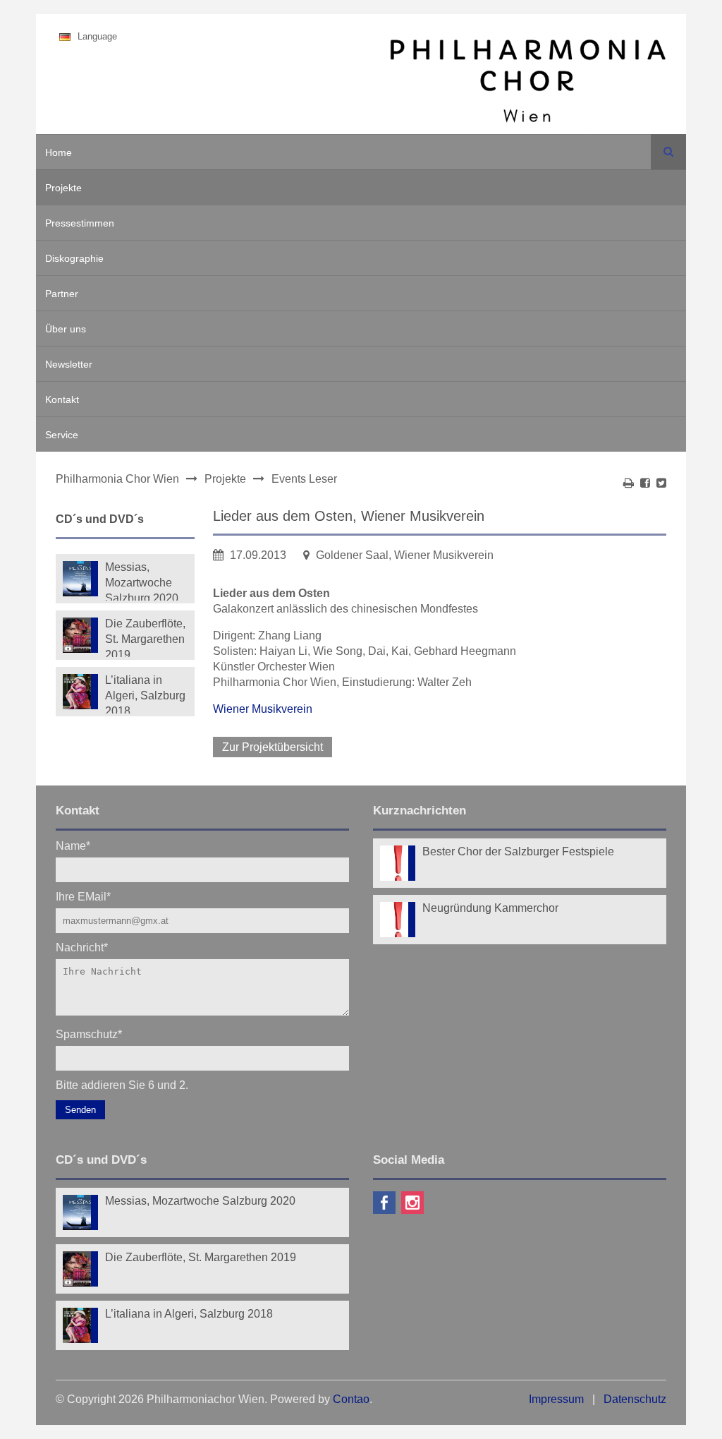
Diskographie (74, 258)
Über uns (65, 329)
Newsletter (68, 364)
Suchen (668, 151)
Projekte (63, 187)
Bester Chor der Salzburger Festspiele (518, 851)
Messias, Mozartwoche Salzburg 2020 (141, 581)
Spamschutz (89, 1033)
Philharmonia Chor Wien (117, 479)
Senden (80, 1109)
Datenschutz (635, 1399)
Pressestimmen (79, 223)
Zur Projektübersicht (272, 747)
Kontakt (62, 399)
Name (73, 845)
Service (61, 434)
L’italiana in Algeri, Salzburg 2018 (145, 694)
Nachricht (82, 946)
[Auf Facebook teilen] (645, 483)
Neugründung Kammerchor (490, 908)
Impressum (556, 1399)
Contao (351, 1399)
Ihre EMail (83, 896)
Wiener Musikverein (262, 709)
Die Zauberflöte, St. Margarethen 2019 (145, 637)
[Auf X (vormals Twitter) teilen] (661, 483)
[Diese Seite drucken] (628, 483)
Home (58, 152)
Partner (61, 293)
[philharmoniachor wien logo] (527, 83)
